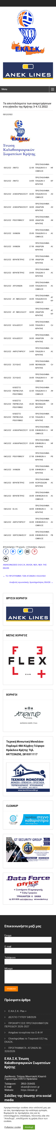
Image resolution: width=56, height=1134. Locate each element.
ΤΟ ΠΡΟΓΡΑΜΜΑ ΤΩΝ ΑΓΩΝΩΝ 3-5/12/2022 (24, 576)
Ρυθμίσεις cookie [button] (12, 1127)
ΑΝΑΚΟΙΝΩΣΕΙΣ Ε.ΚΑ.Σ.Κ (14, 565)
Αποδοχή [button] (29, 1127)
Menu (4, 89)
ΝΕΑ (35, 565)
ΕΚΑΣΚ (29, 565)
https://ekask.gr (29, 1090)
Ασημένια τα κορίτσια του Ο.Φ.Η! (25, 1032)
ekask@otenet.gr (30, 1087)
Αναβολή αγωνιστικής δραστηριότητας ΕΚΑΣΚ (31, 582)
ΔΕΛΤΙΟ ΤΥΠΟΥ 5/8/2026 (22, 1017)
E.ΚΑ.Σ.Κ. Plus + (17, 1011)
